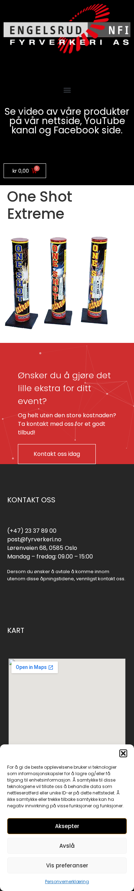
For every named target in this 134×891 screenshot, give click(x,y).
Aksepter (67, 826)
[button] (123, 753)
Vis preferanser (67, 865)
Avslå (67, 846)
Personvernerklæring (67, 881)
